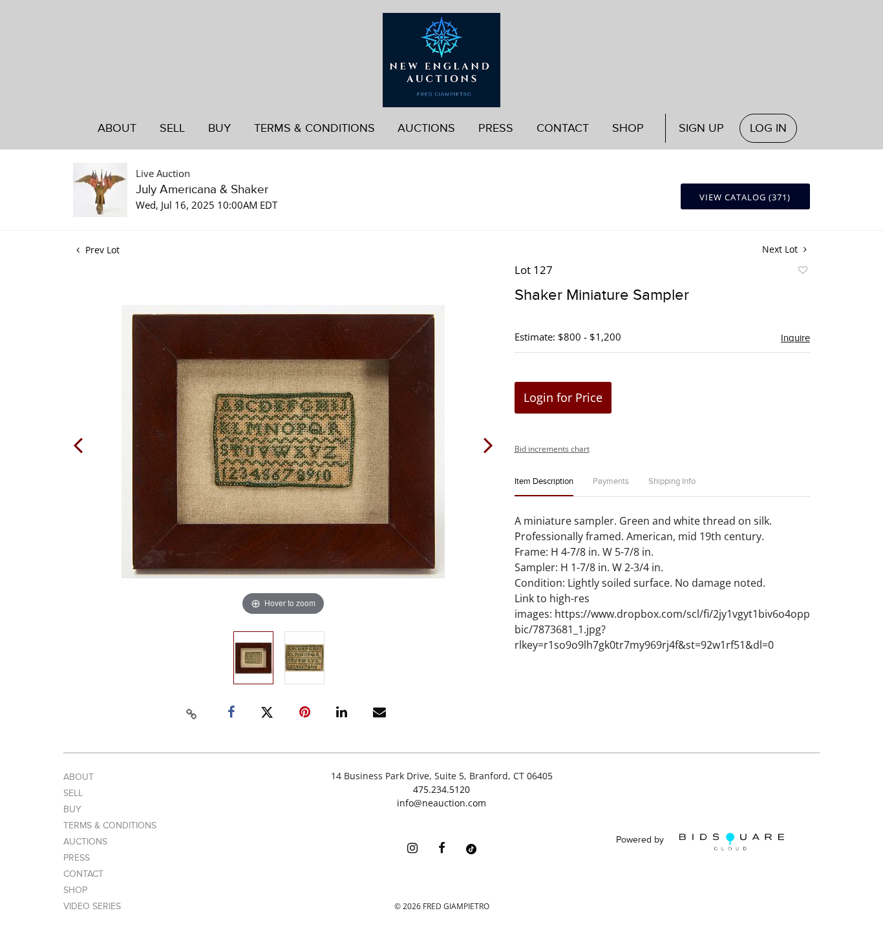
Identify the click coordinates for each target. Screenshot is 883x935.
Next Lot (781, 249)
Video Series (92, 906)
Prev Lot (101, 250)
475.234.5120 (441, 789)
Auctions (85, 841)
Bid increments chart (552, 448)
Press (495, 128)
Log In (768, 128)
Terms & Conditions (314, 128)
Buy (72, 809)
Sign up (701, 128)
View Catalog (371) (745, 197)
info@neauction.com (441, 803)
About (117, 128)
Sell (73, 793)
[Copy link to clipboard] (192, 712)
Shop (628, 128)
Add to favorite (802, 272)
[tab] (544, 487)
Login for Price (563, 397)
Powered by (641, 840)
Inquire (795, 338)
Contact (563, 128)
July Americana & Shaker (202, 189)
